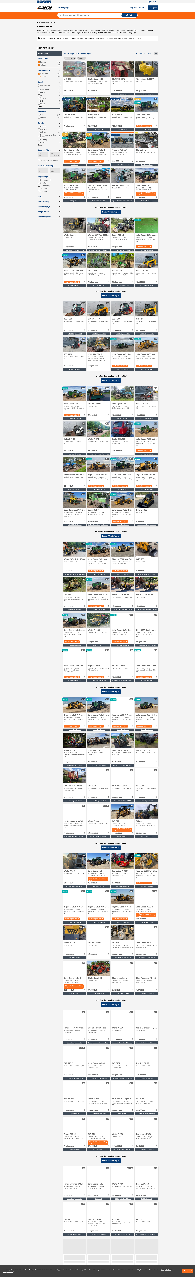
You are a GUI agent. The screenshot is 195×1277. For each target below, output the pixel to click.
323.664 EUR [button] (69, 990)
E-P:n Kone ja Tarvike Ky (123, 993)
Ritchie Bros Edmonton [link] (99, 680)
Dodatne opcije (44, 207)
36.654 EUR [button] (68, 521)
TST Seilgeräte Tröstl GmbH (123, 1199)
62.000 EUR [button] (140, 762)
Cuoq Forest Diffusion (122, 164)
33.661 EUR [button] (140, 197)
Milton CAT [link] (98, 1199)
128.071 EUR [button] (69, 1231)
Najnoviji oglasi (44, 177)
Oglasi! (154, 7)
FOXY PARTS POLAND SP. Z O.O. (74, 250)
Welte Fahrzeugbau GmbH (75, 765)
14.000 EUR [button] (92, 990)
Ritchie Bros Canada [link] (147, 250)
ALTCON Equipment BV (147, 285)
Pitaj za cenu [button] (141, 91)
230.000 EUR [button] (141, 1075)
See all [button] (40, 106)
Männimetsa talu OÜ (74, 489)
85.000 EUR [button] (140, 161)
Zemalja (41, 123)
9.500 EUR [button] (68, 571)
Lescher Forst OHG (98, 645)
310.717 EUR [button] (141, 919)
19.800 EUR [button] (92, 330)
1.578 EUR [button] (140, 990)
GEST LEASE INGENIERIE (99, 765)
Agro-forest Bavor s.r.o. (147, 1078)
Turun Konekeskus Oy (122, 886)
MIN (40, 153)
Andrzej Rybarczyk (74, 958)
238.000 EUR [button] (117, 161)
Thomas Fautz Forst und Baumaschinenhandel (102, 454)
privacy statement (8, 1272)
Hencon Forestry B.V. (98, 201)
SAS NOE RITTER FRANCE (98, 1234)
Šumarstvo (44, 22)
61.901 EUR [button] (68, 883)
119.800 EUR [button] (117, 1039)
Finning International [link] (74, 610)
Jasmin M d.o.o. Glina (147, 94)
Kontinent (42, 111)
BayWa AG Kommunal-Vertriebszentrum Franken (126, 201)
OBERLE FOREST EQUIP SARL (122, 801)
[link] (74, 69)
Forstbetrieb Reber (147, 165)
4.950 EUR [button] (140, 521)
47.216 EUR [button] (116, 762)
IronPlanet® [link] (147, 129)
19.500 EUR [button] (92, 797)
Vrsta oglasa (43, 59)
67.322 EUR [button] (140, 1110)
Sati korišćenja (43, 202)
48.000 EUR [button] (92, 762)
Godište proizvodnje (46, 166)
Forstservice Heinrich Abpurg (147, 645)
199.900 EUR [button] (93, 197)
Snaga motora (43, 212)
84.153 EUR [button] (92, 1146)
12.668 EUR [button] (92, 954)
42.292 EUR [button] (92, 883)
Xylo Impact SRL (99, 129)
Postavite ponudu (143, 126)
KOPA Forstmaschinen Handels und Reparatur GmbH (152, 1234)
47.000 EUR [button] (116, 415)
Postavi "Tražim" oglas (110, 212)
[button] (49, 53)
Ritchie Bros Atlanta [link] (123, 645)
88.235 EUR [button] (116, 197)
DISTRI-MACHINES (146, 836)
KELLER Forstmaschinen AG (98, 836)
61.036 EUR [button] (92, 247)
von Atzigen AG (122, 129)
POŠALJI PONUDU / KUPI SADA (73, 194)
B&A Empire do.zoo (99, 285)
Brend (40, 82)
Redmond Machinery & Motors (147, 525)
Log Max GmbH (74, 1114)
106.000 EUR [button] (117, 451)
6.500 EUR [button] (116, 883)
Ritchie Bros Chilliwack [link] (74, 285)
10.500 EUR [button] (116, 606)
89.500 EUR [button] (92, 451)
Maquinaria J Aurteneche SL (122, 958)
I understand (188, 1271)
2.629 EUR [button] (116, 990)
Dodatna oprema (44, 217)
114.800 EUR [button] (117, 1146)
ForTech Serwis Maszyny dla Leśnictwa (99, 250)
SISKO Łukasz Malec (99, 993)
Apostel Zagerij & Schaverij (74, 801)
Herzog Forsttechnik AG (74, 1234)
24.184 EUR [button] (92, 415)
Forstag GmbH (122, 1114)
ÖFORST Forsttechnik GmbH (98, 1078)
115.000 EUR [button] (117, 91)
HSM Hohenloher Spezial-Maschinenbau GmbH (78, 836)
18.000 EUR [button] (68, 91)
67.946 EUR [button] (116, 1231)
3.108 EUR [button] (68, 1039)
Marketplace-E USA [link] (74, 201)
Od (39, 169)
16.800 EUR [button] (116, 330)
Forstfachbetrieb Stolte (99, 1114)
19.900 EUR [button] (140, 797)
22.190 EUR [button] (68, 451)
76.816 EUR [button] (68, 197)
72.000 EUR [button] (68, 1075)
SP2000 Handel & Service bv (74, 1078)
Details (40, 197)
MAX (52, 153)
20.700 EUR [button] (140, 330)
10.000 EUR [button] (68, 797)
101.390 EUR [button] (93, 833)
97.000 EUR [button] (116, 1195)
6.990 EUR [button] (140, 571)
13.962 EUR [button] (68, 606)
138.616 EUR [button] (117, 126)
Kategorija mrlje (44, 70)
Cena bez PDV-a (44, 150)
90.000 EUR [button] (92, 91)
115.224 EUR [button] (93, 1195)
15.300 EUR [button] (68, 330)
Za (51, 169)
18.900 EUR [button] (140, 282)
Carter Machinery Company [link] (147, 1114)
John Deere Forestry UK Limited (122, 1078)
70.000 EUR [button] (92, 126)
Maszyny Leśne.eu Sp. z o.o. (122, 1234)
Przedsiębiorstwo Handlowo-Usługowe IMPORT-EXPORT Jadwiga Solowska (134, 680)
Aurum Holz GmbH (122, 418)
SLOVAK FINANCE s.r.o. (75, 525)
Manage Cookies (166, 1270)
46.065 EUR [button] (116, 677)
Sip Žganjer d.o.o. (123, 94)
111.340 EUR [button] (117, 833)
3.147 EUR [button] (68, 1195)
